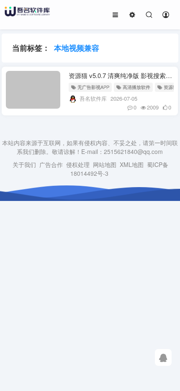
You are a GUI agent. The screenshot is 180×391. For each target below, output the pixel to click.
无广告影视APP (93, 86)
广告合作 (51, 164)
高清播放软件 (136, 86)
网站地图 (104, 164)
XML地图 (132, 164)
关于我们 (24, 164)
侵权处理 (78, 164)
